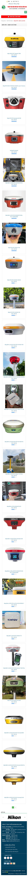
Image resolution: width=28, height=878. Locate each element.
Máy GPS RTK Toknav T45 (14, 247)
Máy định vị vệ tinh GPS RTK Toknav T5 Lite (14, 409)
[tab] (14, 16)
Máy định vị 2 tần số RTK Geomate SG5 (14, 538)
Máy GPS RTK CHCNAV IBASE (14, 280)
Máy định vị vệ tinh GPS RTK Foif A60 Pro (14, 441)
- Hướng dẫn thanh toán (10, 847)
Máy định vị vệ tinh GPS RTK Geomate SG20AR (14, 377)
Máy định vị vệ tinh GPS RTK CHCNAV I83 (14, 344)
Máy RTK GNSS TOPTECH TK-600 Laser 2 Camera (14, 86)
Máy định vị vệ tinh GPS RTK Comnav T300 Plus (14, 668)
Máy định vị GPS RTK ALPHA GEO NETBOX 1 (14, 603)
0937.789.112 (15, 1)
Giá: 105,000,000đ (14, 572)
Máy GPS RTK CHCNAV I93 (14, 312)
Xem (14, 40)
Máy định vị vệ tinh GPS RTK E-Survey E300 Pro (14, 765)
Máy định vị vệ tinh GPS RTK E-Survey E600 (14, 732)
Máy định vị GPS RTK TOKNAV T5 (14, 635)
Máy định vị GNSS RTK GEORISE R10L (14, 183)
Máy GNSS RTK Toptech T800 (14, 53)
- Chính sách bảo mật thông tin (11, 851)
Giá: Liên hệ (14, 55)
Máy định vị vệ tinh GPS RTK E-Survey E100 (14, 797)
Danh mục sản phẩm (15, 16)
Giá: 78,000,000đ (14, 216)
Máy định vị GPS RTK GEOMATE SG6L (14, 215)
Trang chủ (3, 20)
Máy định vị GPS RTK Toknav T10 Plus (14, 474)
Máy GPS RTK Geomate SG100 (14, 118)
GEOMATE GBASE (14, 150)
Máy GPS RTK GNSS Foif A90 (14, 700)
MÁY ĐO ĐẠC (10, 20)
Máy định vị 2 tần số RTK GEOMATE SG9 (14, 571)
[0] (9, 1)
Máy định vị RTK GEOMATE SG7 (14, 506)
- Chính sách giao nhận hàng (11, 849)
